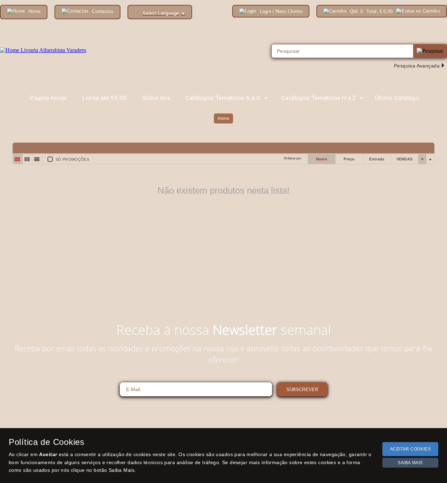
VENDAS (404, 159)
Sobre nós (156, 97)
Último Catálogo (397, 97)
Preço (349, 159)
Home (223, 118)
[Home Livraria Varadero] (43, 50)
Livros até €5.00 (104, 97)
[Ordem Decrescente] (430, 159)
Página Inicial (48, 97)
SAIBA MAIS (410, 463)
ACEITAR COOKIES (410, 449)
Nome (321, 159)
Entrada (376, 159)
